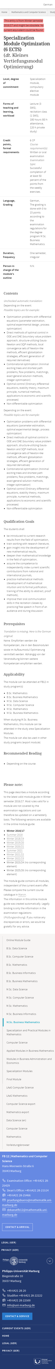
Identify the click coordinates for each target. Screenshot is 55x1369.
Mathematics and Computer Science (28, 12)
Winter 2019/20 (15, 843)
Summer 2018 (15, 835)
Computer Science (17, 1043)
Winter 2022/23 (15, 858)
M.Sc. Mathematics (17, 1006)
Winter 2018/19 (15, 839)
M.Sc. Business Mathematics (23, 1022)
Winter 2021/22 (15, 854)
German (48, 5)
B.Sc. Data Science (16, 948)
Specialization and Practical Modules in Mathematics (29, 1032)
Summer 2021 (15, 851)
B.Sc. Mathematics (16, 965)
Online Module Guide (18, 940)
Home (4, 12)
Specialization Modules (19, 1071)
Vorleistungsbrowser (17, 1145)
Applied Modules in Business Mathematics (30, 1051)
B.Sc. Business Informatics (21, 973)
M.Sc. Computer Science (20, 998)
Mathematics (13, 1137)
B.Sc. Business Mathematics (21, 981)
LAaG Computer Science (20, 1087)
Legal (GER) (8, 1242)
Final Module (14, 1079)
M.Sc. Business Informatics (21, 1014)
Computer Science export (20, 1104)
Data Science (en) (16, 1120)
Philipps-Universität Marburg (15, 1261)
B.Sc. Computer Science (19, 957)
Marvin (22, 895)
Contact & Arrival (17, 1227)
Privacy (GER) (10, 1250)
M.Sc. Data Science (17, 989)
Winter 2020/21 (15, 847)
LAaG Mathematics (16, 1096)
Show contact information (50, 1261)
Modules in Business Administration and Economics (29, 1061)
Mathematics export (17, 1112)
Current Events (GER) (16, 1328)
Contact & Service (17, 1316)
